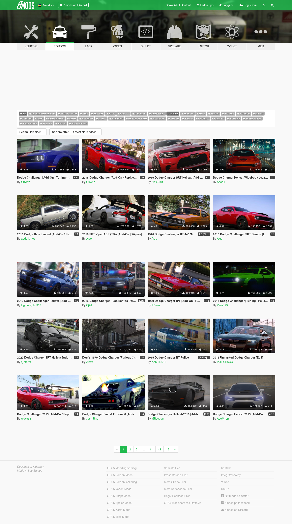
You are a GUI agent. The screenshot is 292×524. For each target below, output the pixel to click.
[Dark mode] (264, 5)
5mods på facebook (237, 503)
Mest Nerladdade (74, 132)
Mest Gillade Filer (175, 482)
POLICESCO (225, 362)
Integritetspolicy (231, 475)
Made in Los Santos (29, 470)
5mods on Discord (236, 510)
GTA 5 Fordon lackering (122, 482)
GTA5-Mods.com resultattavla (182, 503)
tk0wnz (25, 182)
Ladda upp (206, 5)
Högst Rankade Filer (177, 496)
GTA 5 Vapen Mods (119, 489)
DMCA (225, 489)
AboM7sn (223, 418)
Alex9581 (157, 182)
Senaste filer (172, 468)
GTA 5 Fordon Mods (119, 475)
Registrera (250, 5)
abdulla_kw (28, 238)
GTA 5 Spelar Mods (119, 503)
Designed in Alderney (30, 467)
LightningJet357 (31, 305)
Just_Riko (92, 418)
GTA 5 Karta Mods (118, 510)
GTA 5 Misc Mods (118, 517)
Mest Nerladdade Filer (178, 489)
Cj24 (89, 305)
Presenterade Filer (176, 475)
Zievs (89, 362)
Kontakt (226, 468)
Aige (89, 238)
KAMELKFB (159, 362)
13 (167, 449)
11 (151, 449)
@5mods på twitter (236, 496)
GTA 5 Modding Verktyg (122, 468)
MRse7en (158, 418)
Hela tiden (30, 132)
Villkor (225, 482)
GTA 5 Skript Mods (119, 496)
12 (159, 449)
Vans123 (222, 305)
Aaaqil (221, 182)
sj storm (26, 362)
